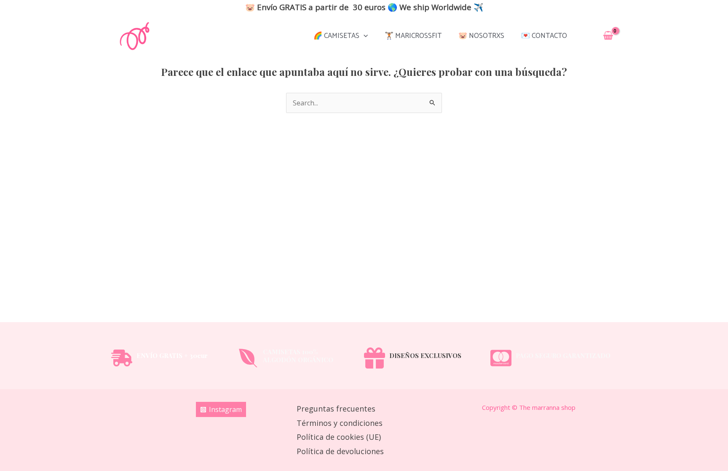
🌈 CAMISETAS (336, 36)
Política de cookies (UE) (339, 437)
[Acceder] (587, 35)
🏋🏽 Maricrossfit (413, 36)
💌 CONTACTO (544, 36)
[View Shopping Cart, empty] (608, 36)
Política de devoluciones (340, 451)
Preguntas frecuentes (336, 409)
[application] (363, 36)
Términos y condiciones (340, 423)
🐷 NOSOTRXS (481, 36)
